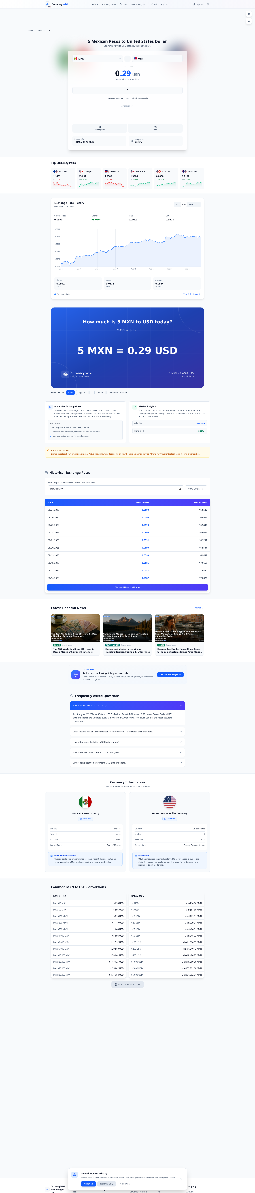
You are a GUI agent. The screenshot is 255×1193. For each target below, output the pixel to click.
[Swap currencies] (127, 59)
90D (191, 204)
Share (70, 392)
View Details (194, 488)
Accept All (88, 1184)
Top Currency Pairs (139, 4)
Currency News (109, 4)
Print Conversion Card (129, 984)
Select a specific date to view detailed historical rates (71, 482)
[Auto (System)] (249, 21)
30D (184, 204)
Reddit (100, 392)
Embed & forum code (118, 392)
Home (30, 30)
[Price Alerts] (208, 4)
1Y (197, 204)
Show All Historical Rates (127, 587)
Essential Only (106, 1184)
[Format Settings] (249, 14)
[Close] (181, 1179)
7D (177, 204)
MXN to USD (41, 30)
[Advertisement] (127, 18)
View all (198, 607)
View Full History (190, 294)
